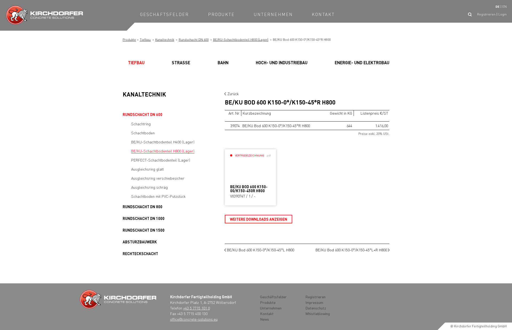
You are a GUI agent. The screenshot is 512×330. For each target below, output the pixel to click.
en (504, 7)
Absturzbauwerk (140, 241)
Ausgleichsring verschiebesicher (158, 178)
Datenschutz (315, 307)
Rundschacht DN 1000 (144, 218)
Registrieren (486, 14)
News (264, 319)
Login (502, 14)
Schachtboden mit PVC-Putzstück (158, 196)
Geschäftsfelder (164, 14)
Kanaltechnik (164, 40)
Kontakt (323, 14)
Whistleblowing (317, 313)
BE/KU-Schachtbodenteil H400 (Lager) (162, 141)
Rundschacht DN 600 (194, 40)
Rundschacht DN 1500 (144, 230)
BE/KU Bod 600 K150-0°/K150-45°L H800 (260, 250)
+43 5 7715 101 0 (196, 307)
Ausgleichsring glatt (147, 169)
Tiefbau (145, 40)
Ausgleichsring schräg (149, 187)
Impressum (314, 302)
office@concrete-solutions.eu (194, 319)
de (497, 7)
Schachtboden (143, 132)
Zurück (233, 93)
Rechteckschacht (140, 253)
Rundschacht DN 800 (142, 206)
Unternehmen (273, 14)
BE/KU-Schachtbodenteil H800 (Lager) (240, 40)
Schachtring (141, 123)
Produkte (221, 14)
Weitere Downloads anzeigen (258, 219)
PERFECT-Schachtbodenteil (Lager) (160, 160)
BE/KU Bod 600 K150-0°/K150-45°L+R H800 (351, 250)
